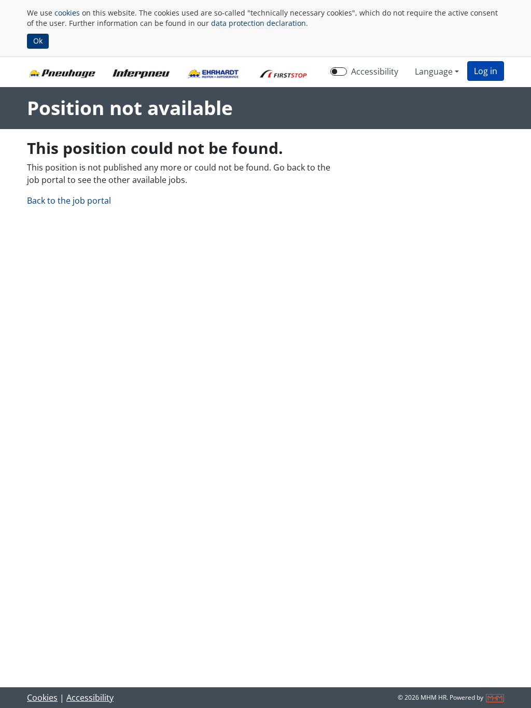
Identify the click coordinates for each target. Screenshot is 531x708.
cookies (67, 13)
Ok (38, 41)
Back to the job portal (69, 200)
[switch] (338, 71)
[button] (485, 71)
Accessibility (374, 71)
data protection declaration (258, 23)
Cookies (42, 697)
